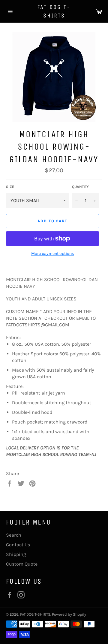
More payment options (52, 253)
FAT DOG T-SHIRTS (54, 11)
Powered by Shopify (69, 614)
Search (13, 535)
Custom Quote (22, 564)
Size (10, 187)
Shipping (16, 554)
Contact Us (18, 544)
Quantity (80, 187)
